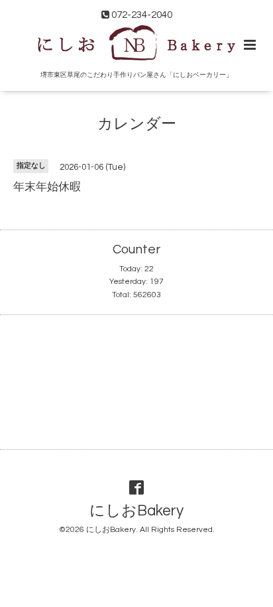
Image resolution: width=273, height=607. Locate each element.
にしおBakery (136, 511)
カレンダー (136, 124)
